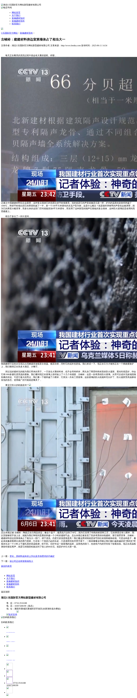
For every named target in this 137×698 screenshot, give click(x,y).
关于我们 (16, 15)
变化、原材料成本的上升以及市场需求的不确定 (32, 556)
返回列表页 (6, 566)
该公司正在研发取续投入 (21, 561)
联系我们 (16, 24)
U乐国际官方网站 (9, 33)
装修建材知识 (18, 18)
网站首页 (16, 12)
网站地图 (11, 612)
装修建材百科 (18, 21)
